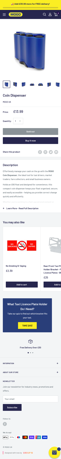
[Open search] (44, 14)
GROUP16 (28, 452)
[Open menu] (4, 14)
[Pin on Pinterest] (45, 152)
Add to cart (21, 284)
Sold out (30, 131)
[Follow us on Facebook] (5, 424)
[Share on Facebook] (40, 152)
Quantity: (7, 121)
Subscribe (12, 407)
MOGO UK (7, 102)
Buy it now (30, 140)
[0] (56, 14)
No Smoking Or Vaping (16, 266)
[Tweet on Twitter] (51, 152)
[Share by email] (56, 152)
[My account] (50, 14)
